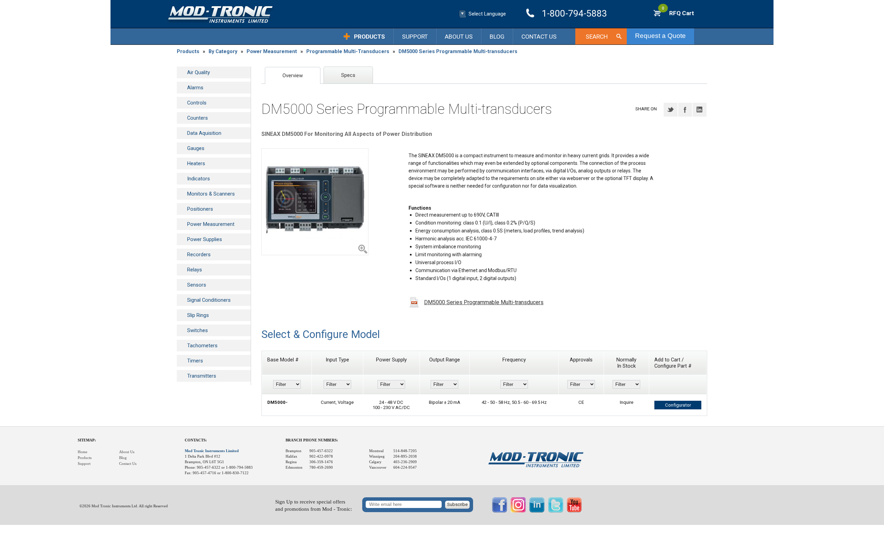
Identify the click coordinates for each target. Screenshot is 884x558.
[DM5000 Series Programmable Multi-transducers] (314, 201)
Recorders (199, 254)
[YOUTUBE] (574, 511)
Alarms (195, 87)
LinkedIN (700, 110)
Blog (497, 36)
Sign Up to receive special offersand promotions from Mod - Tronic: (313, 505)
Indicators (198, 179)
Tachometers (202, 345)
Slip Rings (198, 315)
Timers (195, 361)
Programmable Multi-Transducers (347, 51)
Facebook (685, 110)
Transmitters (201, 376)
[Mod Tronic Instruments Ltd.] (220, 14)
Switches (197, 330)
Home (82, 452)
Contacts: (196, 440)
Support (415, 36)
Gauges (195, 148)
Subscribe (457, 504)
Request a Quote (660, 35)
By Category (223, 51)
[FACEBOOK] (499, 511)
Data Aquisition (204, 133)
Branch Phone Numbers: (312, 440)
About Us (459, 36)
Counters (197, 118)
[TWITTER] (555, 511)
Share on (646, 108)
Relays (194, 270)
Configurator (678, 405)
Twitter (671, 110)
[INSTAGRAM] (518, 511)
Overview (292, 75)
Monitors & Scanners (211, 194)
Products (369, 36)
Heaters (196, 163)
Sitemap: (87, 440)
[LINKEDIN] (537, 511)
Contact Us (539, 36)
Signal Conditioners (209, 300)
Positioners (200, 209)
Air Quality (198, 72)
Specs (348, 75)
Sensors (196, 285)
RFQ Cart (678, 13)
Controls (196, 103)
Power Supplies (204, 239)
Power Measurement (272, 51)
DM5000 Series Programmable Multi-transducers (457, 51)
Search (597, 36)
